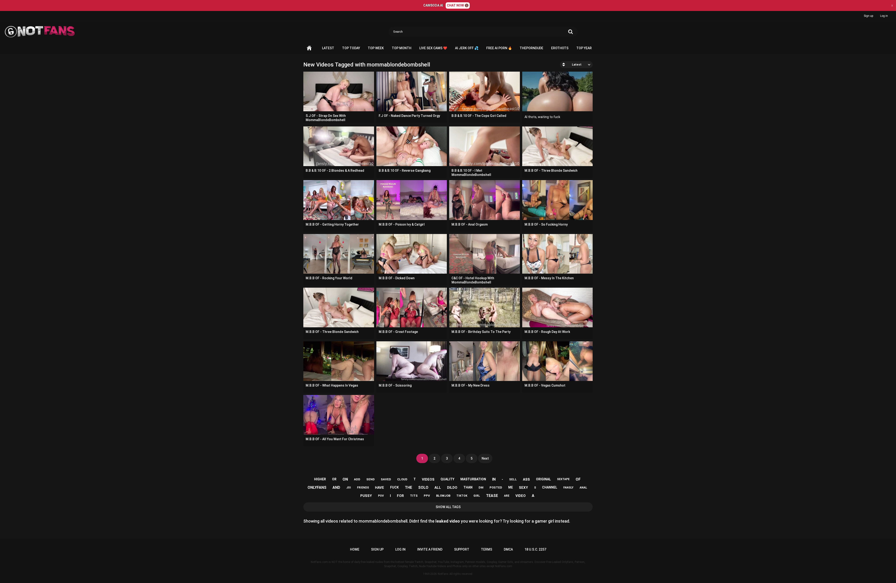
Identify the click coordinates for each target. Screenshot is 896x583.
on (345, 479)
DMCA (508, 549)
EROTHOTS (559, 48)
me (510, 487)
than (467, 487)
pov (381, 495)
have (379, 487)
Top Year (584, 48)
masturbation (473, 479)
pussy (366, 496)
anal (583, 487)
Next (485, 458)
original (543, 479)
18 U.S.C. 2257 (535, 549)
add (357, 479)
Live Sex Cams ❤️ (433, 48)
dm (481, 487)
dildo (452, 487)
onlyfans (317, 487)
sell (513, 479)
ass (526, 479)
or (334, 479)
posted (496, 487)
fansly (568, 487)
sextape (563, 479)
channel (549, 487)
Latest (328, 48)
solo (423, 487)
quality (447, 479)
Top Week (376, 48)
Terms (486, 549)
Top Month (401, 48)
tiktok (461, 495)
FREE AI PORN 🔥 (499, 48)
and (336, 487)
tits (414, 495)
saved (386, 479)
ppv (427, 495)
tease (492, 495)
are (506, 495)
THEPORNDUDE (531, 48)
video (520, 496)
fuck (394, 487)
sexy (523, 487)
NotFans (443, 574)
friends (363, 487)
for (400, 496)
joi (348, 487)
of (578, 479)
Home (309, 48)
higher (320, 479)
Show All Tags (448, 507)
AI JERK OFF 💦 (466, 48)
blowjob (443, 495)
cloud (402, 479)
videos (428, 479)
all (437, 487)
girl (476, 495)
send (370, 479)
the (408, 487)
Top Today (351, 48)
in (494, 479)
